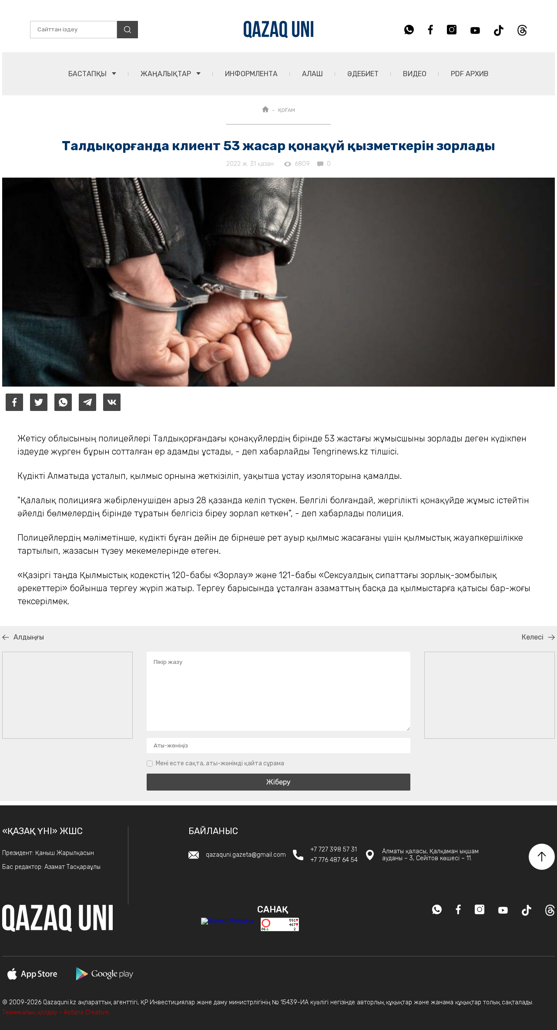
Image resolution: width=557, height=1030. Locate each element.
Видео (414, 74)
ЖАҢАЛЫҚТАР (167, 74)
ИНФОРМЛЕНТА (251, 74)
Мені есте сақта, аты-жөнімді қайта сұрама (220, 763)
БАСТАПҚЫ (88, 74)
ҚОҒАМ (286, 110)
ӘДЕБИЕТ (363, 74)
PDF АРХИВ (470, 74)
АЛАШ (312, 74)
